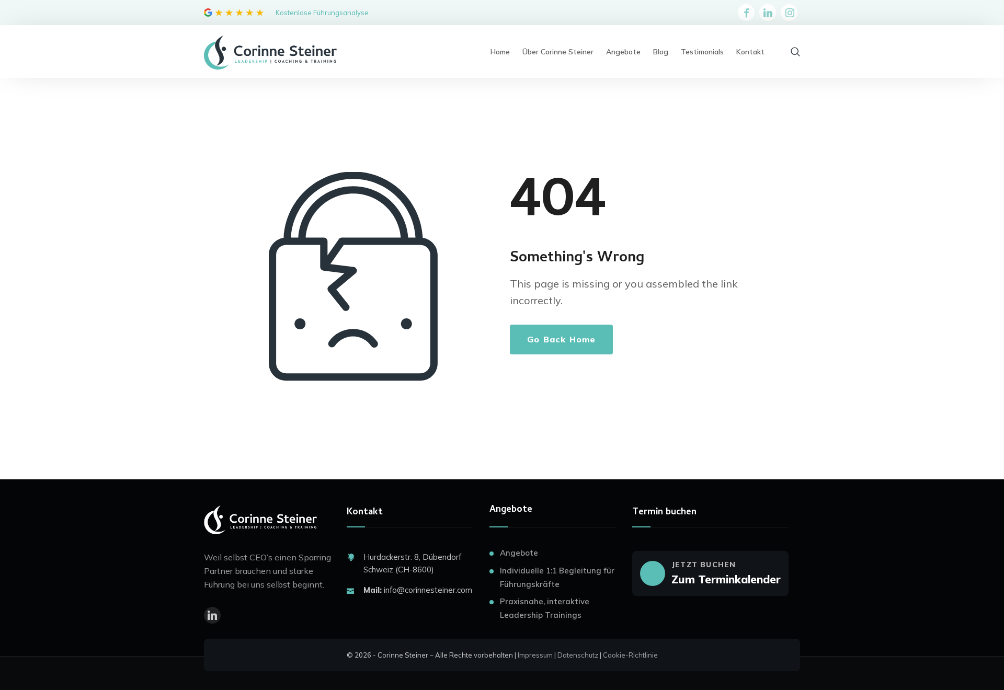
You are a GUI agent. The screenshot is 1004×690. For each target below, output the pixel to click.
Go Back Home (561, 339)
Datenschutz (577, 655)
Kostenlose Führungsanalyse (322, 12)
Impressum (535, 655)
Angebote (519, 553)
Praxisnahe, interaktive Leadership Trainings (544, 608)
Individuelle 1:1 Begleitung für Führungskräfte (557, 577)
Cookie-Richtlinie (630, 655)
